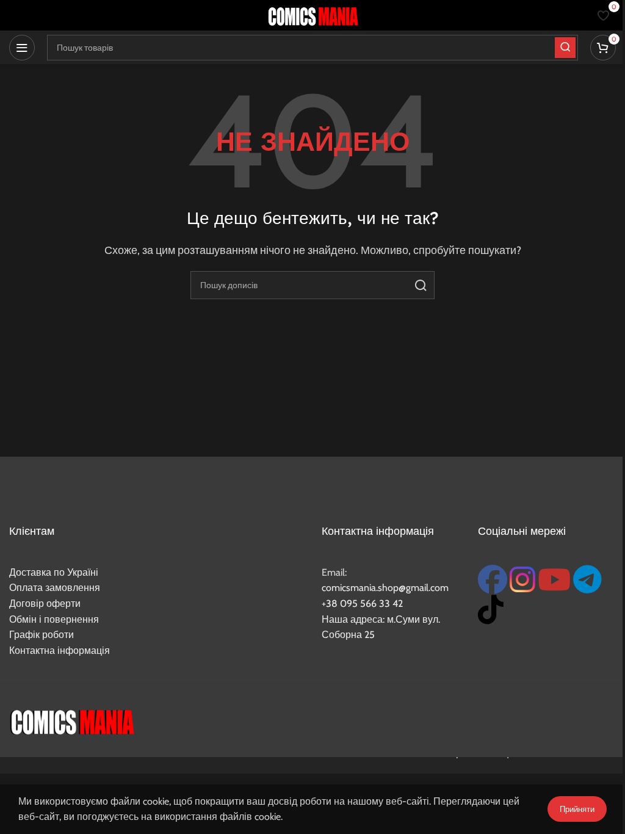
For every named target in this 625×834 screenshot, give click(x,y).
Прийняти (577, 809)
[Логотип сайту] (312, 14)
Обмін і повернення (54, 619)
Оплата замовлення (54, 587)
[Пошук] (420, 285)
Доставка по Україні (53, 572)
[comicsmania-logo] (71, 720)
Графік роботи (41, 634)
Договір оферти (45, 603)
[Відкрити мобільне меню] (22, 47)
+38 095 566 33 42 (362, 603)
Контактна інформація (59, 650)
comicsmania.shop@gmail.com (385, 587)
